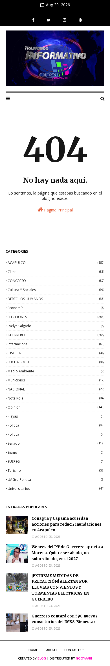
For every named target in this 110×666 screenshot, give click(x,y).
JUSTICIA (56, 353)
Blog (42, 658)
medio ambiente (56, 371)
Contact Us (74, 650)
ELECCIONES (56, 317)
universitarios (56, 488)
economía (56, 307)
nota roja (56, 398)
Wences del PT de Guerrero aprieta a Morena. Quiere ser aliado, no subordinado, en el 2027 (67, 553)
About (51, 650)
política (56, 434)
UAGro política (56, 479)
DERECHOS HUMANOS (56, 298)
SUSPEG (56, 461)
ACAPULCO (56, 262)
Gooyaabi (84, 658)
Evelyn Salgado (56, 326)
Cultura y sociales (56, 289)
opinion (56, 407)
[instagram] (64, 20)
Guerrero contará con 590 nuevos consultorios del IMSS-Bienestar (65, 619)
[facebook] (33, 20)
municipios (56, 380)
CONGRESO (56, 280)
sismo (56, 452)
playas (56, 416)
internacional (56, 344)
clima (56, 271)
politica (56, 425)
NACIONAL (56, 389)
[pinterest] (79, 20)
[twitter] (48, 20)
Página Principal (58, 210)
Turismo (56, 470)
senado (56, 443)
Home (33, 650)
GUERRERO (56, 335)
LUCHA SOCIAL (56, 362)
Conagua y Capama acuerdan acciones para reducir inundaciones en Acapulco (67, 524)
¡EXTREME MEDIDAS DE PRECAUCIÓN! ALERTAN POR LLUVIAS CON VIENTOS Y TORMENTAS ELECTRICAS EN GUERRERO (60, 587)
